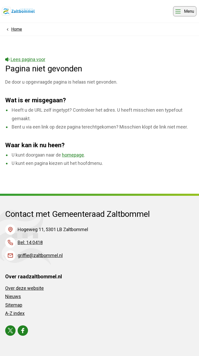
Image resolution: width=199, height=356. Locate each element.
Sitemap (13, 305)
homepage (73, 155)
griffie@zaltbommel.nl (40, 255)
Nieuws (13, 296)
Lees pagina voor (28, 59)
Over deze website (24, 288)
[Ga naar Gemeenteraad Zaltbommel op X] (10, 330)
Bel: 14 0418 (30, 242)
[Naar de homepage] (18, 11)
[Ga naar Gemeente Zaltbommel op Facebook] (23, 330)
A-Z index (15, 313)
